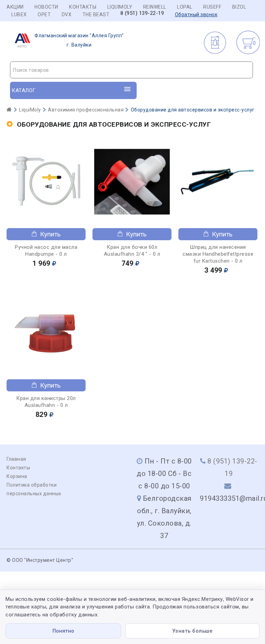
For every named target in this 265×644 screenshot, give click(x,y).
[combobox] (131, 69)
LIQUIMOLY (119, 7)
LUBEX (19, 14)
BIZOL (239, 7)
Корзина (17, 476)
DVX (67, 14)
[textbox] (131, 70)
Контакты (82, 7)
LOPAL (185, 7)
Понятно (63, 631)
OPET (44, 14)
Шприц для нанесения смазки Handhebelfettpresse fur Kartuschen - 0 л (218, 254)
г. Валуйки (79, 40)
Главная (16, 459)
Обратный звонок (196, 14)
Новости (46, 7)
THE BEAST (96, 14)
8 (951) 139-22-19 (142, 13)
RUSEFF (212, 7)
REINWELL (154, 7)
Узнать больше (192, 631)
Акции (15, 7)
